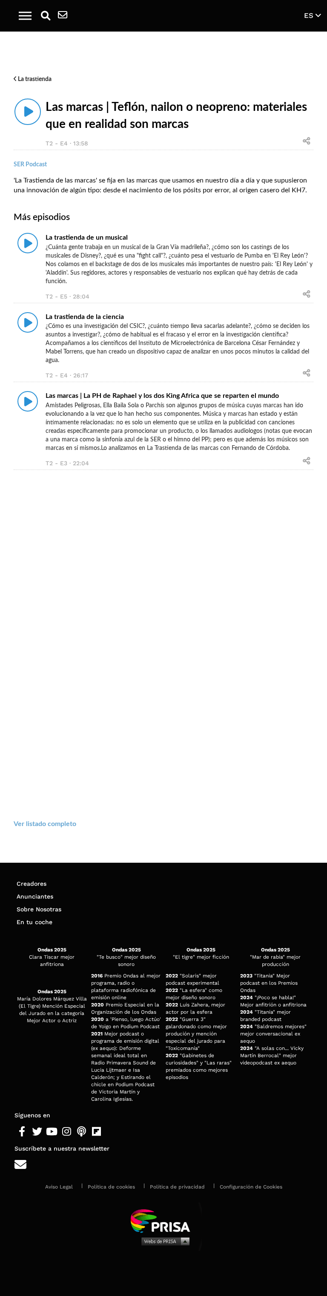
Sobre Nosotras (39, 909)
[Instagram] (66, 1131)
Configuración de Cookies (251, 1187)
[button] (25, 16)
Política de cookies (111, 1187)
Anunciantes (35, 896)
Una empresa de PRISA (163, 1220)
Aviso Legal (59, 1187)
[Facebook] (21, 1131)
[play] (27, 112)
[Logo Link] (168, 15)
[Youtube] (51, 1131)
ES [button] (310, 15)
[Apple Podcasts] (81, 1131)
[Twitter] (36, 1131)
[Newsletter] (62, 16)
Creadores (31, 883)
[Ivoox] (111, 1131)
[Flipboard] (96, 1131)
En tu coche (34, 922)
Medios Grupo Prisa (163, 1241)
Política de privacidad (177, 1187)
